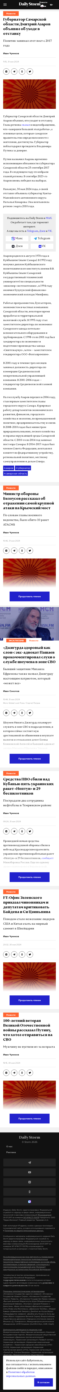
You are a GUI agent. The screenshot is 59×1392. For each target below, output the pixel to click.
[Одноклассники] (29, 1192)
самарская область (15, 473)
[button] (5, 5)
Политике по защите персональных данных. (24, 1230)
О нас (9, 1146)
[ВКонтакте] (29, 1182)
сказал (26, 125)
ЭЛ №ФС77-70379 (31, 1217)
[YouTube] (29, 1172)
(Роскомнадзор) (44, 1215)
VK (50, 231)
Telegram (32, 231)
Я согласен (43, 1382)
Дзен (42, 231)
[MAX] (29, 1202)
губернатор (23, 468)
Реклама (11, 1152)
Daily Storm (29, 4)
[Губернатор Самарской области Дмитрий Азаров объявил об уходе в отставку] (6, 71)
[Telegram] (29, 1162)
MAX (49, 218)
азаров (8, 468)
